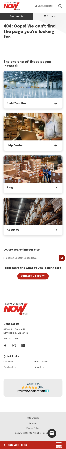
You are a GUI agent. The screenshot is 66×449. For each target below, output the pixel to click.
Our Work (8, 362)
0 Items (50, 16)
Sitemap (33, 423)
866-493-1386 (17, 445)
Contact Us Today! (33, 276)
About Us (39, 367)
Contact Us (17, 16)
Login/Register (45, 6)
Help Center (41, 362)
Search (62, 258)
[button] (51, 433)
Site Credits (33, 418)
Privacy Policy (33, 428)
